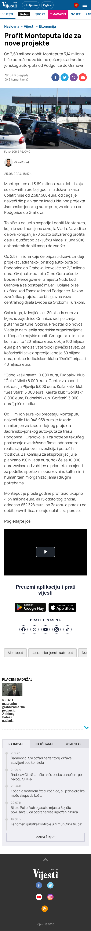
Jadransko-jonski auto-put (52, 652)
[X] (34, 629)
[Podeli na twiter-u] (65, 77)
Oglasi (47, 5)
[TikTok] (67, 629)
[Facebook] (23, 629)
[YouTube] (45, 629)
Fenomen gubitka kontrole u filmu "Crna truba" (47, 824)
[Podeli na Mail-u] (83, 77)
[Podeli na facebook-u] (55, 77)
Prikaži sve (45, 837)
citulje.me (31, 5)
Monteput (15, 652)
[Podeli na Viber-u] (74, 77)
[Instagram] (56, 629)
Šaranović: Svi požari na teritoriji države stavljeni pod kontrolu (41, 760)
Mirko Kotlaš (21, 162)
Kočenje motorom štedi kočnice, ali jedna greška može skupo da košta (48, 793)
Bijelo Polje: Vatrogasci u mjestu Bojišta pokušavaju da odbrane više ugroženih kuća (44, 809)
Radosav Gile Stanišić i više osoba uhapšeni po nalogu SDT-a (46, 776)
